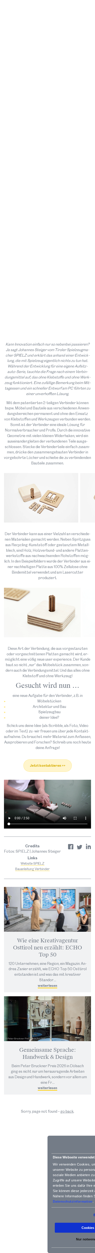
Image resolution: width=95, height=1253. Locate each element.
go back (67, 1111)
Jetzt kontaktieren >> (47, 766)
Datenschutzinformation (73, 1201)
